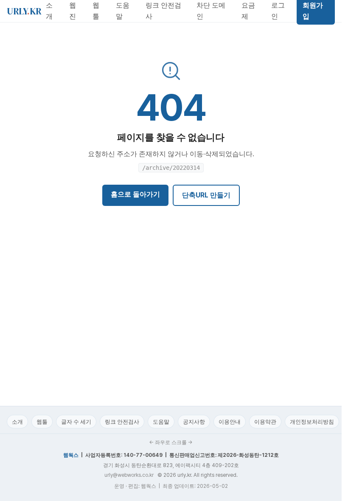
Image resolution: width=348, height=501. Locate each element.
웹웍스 (71, 455)
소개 (17, 422)
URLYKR (24, 11)
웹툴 (42, 422)
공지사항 (194, 422)
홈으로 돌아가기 (135, 194)
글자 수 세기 (76, 422)
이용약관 (265, 422)
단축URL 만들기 (206, 195)
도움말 (161, 422)
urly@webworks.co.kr (129, 475)
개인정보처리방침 (312, 422)
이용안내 (230, 422)
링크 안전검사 (122, 422)
